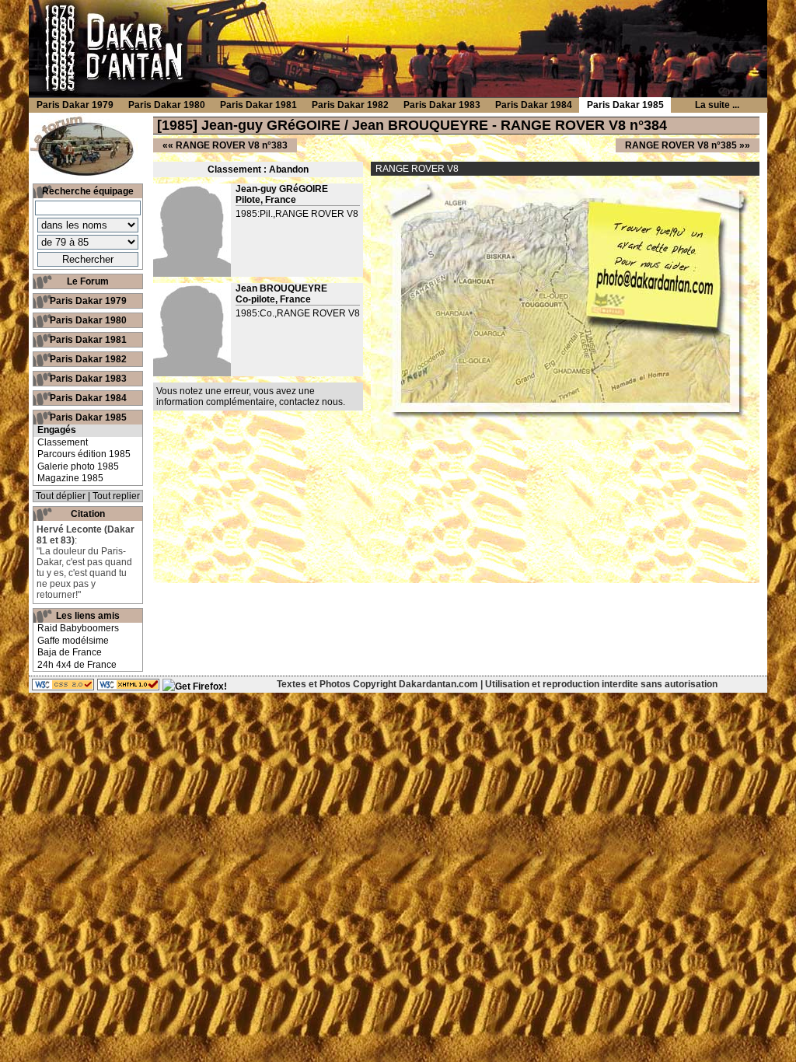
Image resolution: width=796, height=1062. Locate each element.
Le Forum (88, 281)
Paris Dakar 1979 (88, 300)
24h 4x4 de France (77, 664)
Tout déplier (61, 496)
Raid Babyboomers (78, 628)
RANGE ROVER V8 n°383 (232, 145)
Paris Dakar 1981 (88, 339)
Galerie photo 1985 (78, 466)
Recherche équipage (88, 191)
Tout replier (116, 496)
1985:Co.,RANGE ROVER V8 (298, 313)
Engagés (56, 429)
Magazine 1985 (70, 478)
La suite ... (717, 105)
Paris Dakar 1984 (88, 398)
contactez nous (311, 402)
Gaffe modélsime (73, 640)
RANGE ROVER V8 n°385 (681, 145)
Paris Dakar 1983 (88, 378)
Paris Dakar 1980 (88, 320)
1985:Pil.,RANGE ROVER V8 (297, 213)
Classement (62, 442)
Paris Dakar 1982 (88, 359)
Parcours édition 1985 (84, 454)
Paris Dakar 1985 (88, 417)
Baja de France (69, 652)
